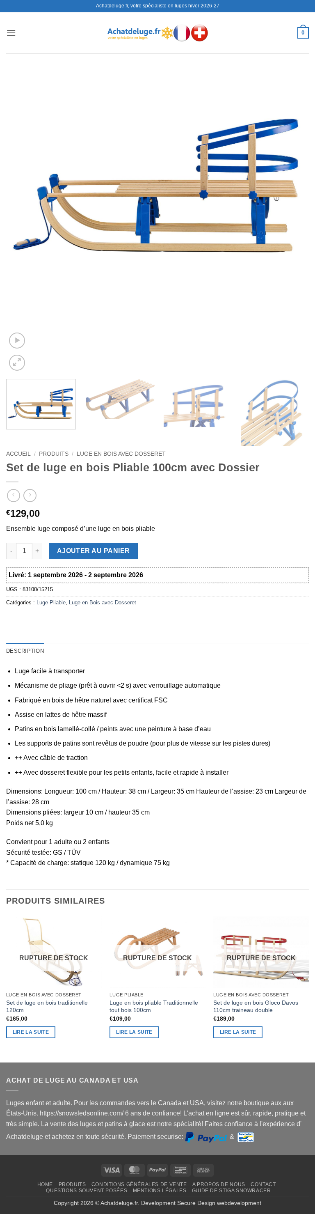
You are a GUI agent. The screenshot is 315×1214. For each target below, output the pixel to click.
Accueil (18, 454)
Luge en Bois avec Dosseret (121, 454)
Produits (53, 454)
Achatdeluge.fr (119, 1203)
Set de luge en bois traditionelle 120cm (47, 1006)
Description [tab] (25, 651)
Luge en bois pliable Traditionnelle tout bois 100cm (154, 1006)
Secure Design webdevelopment (219, 1203)
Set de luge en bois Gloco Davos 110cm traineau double (255, 1006)
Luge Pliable (51, 602)
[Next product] (13, 495)
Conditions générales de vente (139, 1184)
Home (45, 1184)
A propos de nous (218, 1184)
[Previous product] (29, 495)
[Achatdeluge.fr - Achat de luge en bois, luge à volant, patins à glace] (157, 32)
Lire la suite (31, 1032)
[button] (11, 33)
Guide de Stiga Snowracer (231, 1190)
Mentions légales (160, 1190)
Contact (263, 1184)
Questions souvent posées (86, 1190)
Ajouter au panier (93, 550)
